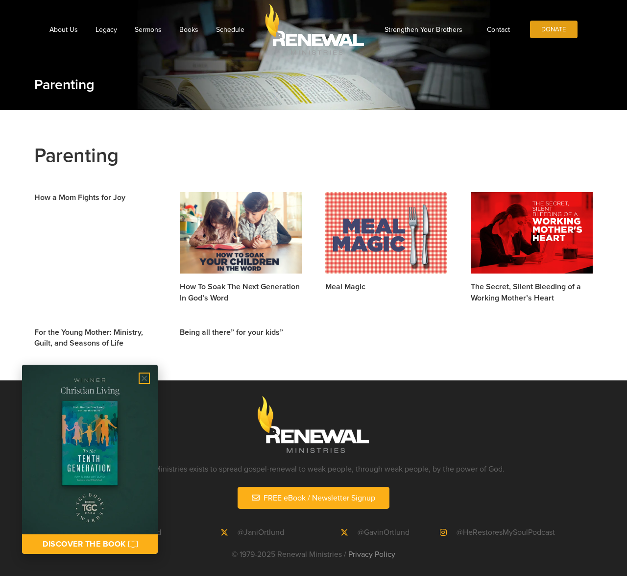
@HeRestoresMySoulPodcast (506, 531)
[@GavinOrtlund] (349, 532)
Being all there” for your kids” (231, 332)
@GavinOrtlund (384, 531)
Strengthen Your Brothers (423, 29)
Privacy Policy (371, 554)
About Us (63, 29)
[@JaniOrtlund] (229, 532)
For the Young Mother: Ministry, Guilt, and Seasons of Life (88, 337)
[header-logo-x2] (314, 29)
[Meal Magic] (386, 233)
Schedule (230, 29)
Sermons (148, 29)
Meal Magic (345, 286)
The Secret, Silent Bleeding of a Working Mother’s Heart (526, 292)
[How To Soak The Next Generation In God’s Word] (241, 233)
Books (188, 29)
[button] (144, 378)
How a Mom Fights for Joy (79, 197)
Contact (498, 29)
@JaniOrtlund (261, 531)
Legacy (106, 29)
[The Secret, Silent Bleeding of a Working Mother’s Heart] (532, 233)
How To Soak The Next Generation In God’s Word (240, 292)
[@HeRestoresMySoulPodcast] (448, 532)
